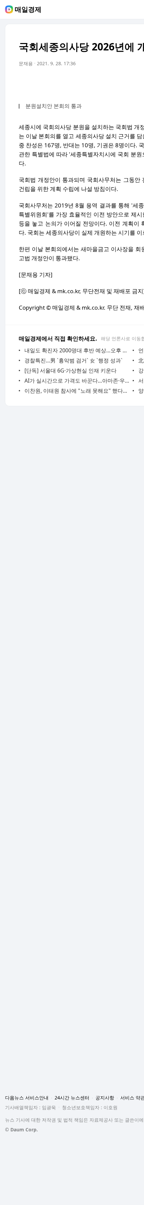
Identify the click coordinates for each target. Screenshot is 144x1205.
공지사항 (104, 1097)
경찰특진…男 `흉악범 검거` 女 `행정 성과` (73, 360)
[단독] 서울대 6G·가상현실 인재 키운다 (70, 370)
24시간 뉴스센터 (72, 1097)
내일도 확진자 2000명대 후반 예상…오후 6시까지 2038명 (76, 350)
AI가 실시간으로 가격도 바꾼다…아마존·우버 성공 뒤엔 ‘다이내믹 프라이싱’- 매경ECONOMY (76, 380)
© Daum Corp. (21, 1129)
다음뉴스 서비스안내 (27, 1097)
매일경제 (28, 9)
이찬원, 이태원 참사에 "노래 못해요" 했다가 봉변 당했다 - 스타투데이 (76, 390)
